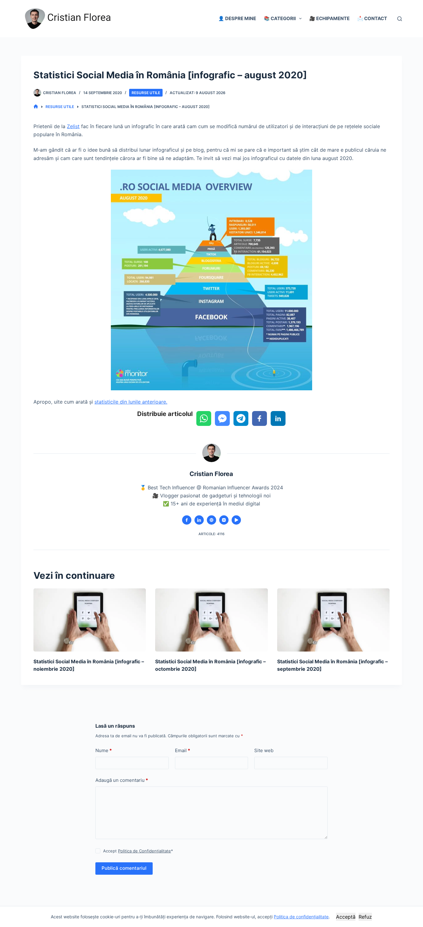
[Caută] (399, 18)
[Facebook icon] (186, 520)
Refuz (365, 917)
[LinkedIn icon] (199, 520)
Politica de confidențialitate (301, 916)
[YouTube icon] (236, 520)
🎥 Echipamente (329, 18)
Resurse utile (146, 92)
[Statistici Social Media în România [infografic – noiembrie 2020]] (89, 620)
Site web (263, 750)
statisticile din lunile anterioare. (130, 402)
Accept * (138, 850)
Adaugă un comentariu (121, 780)
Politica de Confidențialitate (144, 850)
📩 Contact (372, 18)
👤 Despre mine (237, 18)
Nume (103, 750)
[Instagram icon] (224, 520)
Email (182, 750)
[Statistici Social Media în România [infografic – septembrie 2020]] (333, 620)
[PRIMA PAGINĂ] (35, 106)
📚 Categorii (280, 18)
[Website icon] (211, 520)
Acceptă (345, 917)
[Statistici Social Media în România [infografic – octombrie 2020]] (211, 620)
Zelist (73, 126)
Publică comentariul (124, 868)
